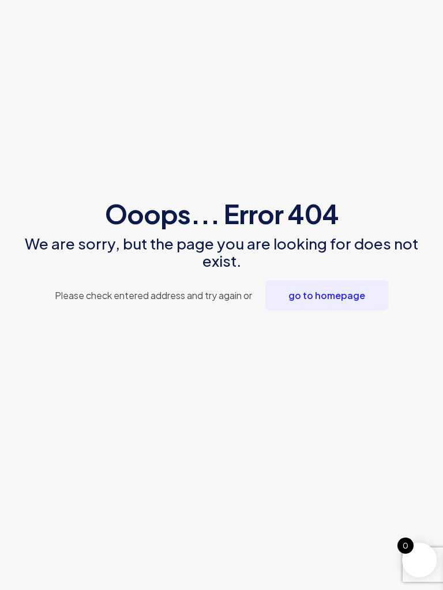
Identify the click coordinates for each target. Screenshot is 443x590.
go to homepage (326, 295)
